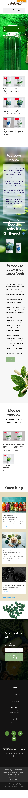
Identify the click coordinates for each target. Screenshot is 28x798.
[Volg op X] (13, 733)
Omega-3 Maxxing (9, 551)
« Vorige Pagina (8, 597)
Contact (9, 774)
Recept (5, 589)
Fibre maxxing (8, 516)
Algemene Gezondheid (9, 519)
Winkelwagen (13, 779)
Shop (10, 359)
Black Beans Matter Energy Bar (13, 585)
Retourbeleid (18, 769)
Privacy (21, 772)
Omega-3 (5, 554)
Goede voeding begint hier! (12, 29)
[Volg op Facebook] (7, 733)
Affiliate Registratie (13, 778)
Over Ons (16, 774)
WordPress (19, 788)
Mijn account (8, 769)
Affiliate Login (13, 776)
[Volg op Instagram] (20, 733)
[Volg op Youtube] (14, 738)
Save (6, 77)
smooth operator (10, 517)
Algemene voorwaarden (10, 772)
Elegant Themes (18, 786)
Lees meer (5, 526)
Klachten (13, 771)
